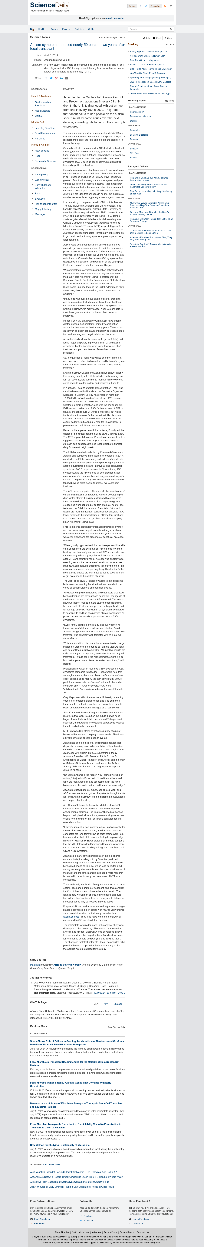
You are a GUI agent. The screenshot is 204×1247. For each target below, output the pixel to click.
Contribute (84, 1232)
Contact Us (138, 1223)
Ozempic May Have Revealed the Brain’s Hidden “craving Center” (149, 213)
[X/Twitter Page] (146, 6)
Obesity (133, 120)
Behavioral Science (45, 161)
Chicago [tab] (117, 1004)
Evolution (40, 198)
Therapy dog (41, 174)
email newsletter (115, 18)
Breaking (133, 44)
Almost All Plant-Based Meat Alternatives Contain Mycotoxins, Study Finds (69, 1181)
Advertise (96, 1232)
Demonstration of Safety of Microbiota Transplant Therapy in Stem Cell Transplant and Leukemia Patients (76, 1105)
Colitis (38, 116)
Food (37, 155)
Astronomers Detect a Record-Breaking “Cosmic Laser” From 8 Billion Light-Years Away (76, 1177)
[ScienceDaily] (49, 5)
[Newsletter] (171, 6)
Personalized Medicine (140, 116)
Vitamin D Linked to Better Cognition (147, 64)
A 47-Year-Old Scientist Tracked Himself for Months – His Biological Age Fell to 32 (73, 1172)
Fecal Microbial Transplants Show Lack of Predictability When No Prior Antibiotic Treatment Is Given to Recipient (75, 1125)
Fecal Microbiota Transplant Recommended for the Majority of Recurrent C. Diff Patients (74, 1063)
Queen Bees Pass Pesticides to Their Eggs (150, 93)
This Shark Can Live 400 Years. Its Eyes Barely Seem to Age (149, 178)
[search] (171, 29)
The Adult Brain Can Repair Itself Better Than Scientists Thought (151, 220)
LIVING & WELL (134, 143)
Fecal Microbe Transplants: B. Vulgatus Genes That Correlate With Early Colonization (70, 1084)
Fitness (133, 157)
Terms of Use (143, 1232)
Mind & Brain (38, 122)
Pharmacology (137, 111)
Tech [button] (53, 29)
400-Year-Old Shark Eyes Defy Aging (147, 73)
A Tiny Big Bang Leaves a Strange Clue (148, 51)
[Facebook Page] (140, 6)
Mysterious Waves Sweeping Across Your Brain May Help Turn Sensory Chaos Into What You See (149, 205)
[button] (147, 38)
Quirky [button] (91, 29)
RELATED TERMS (38, 168)
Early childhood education (43, 186)
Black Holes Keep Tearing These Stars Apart (151, 68)
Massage (40, 214)
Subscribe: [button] (156, 5)
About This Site (62, 1232)
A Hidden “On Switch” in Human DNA (147, 55)
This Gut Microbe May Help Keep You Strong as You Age (151, 192)
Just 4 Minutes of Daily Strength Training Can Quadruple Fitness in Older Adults (72, 1186)
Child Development (45, 133)
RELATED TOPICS (39, 89)
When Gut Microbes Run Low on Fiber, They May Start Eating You (151, 238)
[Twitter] (51, 78)
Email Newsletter (42, 1218)
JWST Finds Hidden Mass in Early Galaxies (150, 81)
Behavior (134, 139)
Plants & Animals (40, 144)
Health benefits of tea (46, 204)
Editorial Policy (127, 1232)
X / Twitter (88, 1220)
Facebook (88, 1215)
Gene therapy (42, 179)
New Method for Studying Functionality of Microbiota (60, 1145)
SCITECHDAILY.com (51, 1164)
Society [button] (78, 29)
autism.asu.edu (71, 916)
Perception (135, 130)
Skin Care (134, 153)
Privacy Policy (110, 1232)
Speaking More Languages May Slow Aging (150, 77)
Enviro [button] (65, 29)
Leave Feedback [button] (141, 1218)
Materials (35, 964)
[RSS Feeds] (165, 6)
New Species (42, 150)
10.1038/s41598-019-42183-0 (109, 992)
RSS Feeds (39, 1223)
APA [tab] (106, 1004)
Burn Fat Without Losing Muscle (145, 60)
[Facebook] (46, 78)
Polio (37, 193)
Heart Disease (42, 110)
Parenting (40, 138)
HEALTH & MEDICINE (137, 107)
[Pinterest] (56, 78)
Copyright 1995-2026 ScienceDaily (48, 1236)
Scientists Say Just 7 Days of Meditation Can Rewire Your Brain (151, 245)
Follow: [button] (132, 5)
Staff (74, 1232)
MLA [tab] (96, 1004)
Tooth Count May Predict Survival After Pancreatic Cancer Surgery (148, 185)
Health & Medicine (41, 96)
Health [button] (41, 29)
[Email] (66, 78)
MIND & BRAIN (134, 125)
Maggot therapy (43, 209)
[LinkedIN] (61, 78)
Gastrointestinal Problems (43, 103)
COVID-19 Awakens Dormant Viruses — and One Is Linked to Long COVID (151, 231)
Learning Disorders (45, 128)
